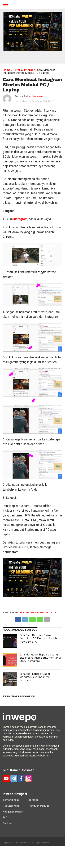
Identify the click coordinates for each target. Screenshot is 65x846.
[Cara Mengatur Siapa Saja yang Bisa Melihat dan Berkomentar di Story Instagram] (10, 660)
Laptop (40, 612)
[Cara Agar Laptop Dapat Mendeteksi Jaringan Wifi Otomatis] (10, 679)
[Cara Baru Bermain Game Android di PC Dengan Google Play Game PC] (10, 641)
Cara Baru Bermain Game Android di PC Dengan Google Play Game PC (38, 638)
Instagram (20, 219)
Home (7, 70)
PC (47, 612)
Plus (53, 612)
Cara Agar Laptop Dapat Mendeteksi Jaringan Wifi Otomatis (35, 677)
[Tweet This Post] (25, 618)
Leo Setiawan (35, 96)
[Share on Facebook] (18, 618)
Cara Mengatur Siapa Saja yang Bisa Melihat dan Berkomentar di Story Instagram (40, 658)
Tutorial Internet (24, 70)
